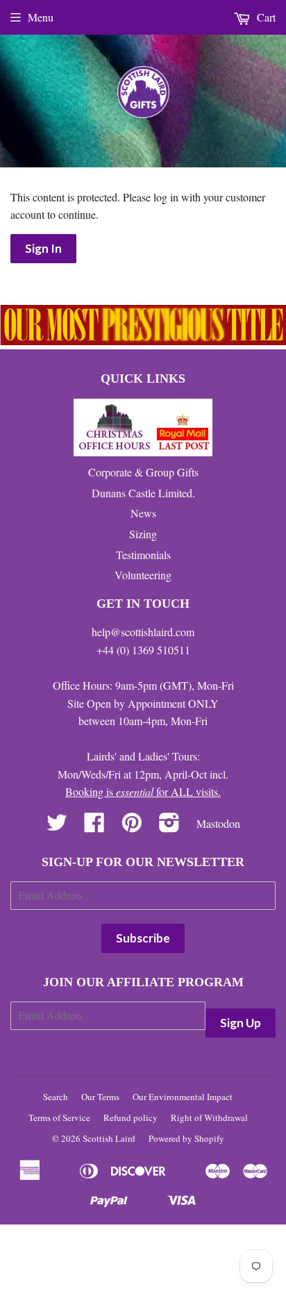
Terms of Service (59, 1117)
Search (55, 1096)
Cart (265, 17)
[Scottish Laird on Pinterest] (131, 826)
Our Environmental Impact (183, 1096)
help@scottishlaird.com (143, 631)
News (143, 513)
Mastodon (218, 823)
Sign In (43, 248)
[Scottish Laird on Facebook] (94, 826)
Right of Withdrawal (209, 1117)
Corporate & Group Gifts (143, 472)
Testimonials (143, 554)
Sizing (143, 533)
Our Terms (100, 1096)
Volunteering (143, 574)
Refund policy (130, 1117)
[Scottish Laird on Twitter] (57, 826)
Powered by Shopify (186, 1138)
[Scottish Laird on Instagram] (169, 826)
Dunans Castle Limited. (143, 492)
